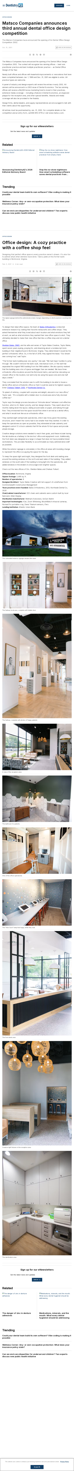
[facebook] (30, 55)
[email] (44, 55)
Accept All (37, 1467)
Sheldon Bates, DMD (10, 345)
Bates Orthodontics (48, 327)
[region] (37, 1464)
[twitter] (37, 55)
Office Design (7, 17)
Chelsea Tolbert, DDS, (16, 388)
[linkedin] (33, 55)
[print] (71, 55)
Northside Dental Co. (36, 388)
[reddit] (40, 55)
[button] (3, 5)
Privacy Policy (64, 1461)
